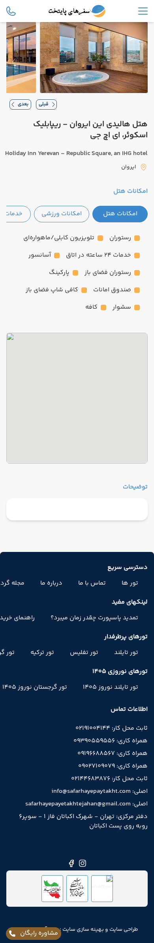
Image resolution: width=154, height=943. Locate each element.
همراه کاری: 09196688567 (112, 753)
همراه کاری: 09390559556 (110, 741)
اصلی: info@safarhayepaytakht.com (99, 791)
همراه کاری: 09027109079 (113, 766)
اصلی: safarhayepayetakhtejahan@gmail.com (86, 804)
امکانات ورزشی (61, 214)
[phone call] (11, 11)
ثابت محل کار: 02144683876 (109, 779)
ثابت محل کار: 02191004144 (111, 728)
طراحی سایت (123, 929)
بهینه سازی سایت (82, 929)
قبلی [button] (44, 104)
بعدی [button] (23, 104)
